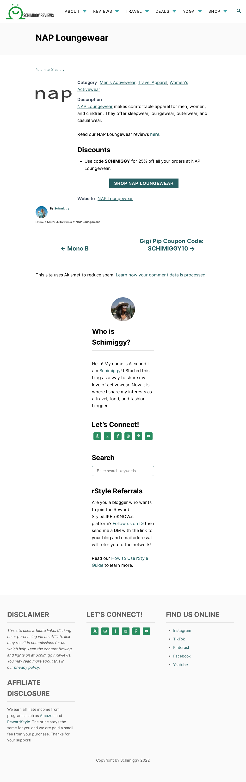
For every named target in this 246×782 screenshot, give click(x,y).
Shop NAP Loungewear (144, 183)
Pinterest (181, 647)
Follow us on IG (128, 523)
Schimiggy (61, 208)
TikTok (179, 639)
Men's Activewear (117, 82)
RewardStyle (18, 722)
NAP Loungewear (95, 106)
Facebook (182, 656)
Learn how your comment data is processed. (161, 274)
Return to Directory (50, 70)
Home (40, 222)
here (154, 134)
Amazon (47, 715)
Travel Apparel (152, 82)
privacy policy (26, 667)
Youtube (180, 665)
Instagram (182, 630)
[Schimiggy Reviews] (31, 11)
